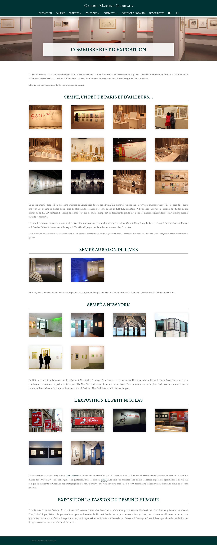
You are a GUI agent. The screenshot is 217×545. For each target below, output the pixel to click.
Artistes (74, 13)
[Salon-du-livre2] (87, 281)
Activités (109, 13)
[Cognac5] (171, 336)
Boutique (91, 13)
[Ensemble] (45, 160)
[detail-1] (171, 431)
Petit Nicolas (73, 475)
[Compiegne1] (45, 368)
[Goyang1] (87, 160)
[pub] (45, 431)
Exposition (45, 13)
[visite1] (129, 193)
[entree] (45, 128)
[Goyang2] (129, 160)
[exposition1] (45, 464)
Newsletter (156, 13)
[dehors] (87, 431)
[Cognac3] (87, 336)
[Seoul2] (87, 193)
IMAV (104, 479)
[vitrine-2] (171, 193)
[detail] (129, 128)
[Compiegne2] (87, 368)
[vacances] (87, 464)
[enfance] (171, 128)
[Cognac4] (129, 336)
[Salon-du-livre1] (45, 281)
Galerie (60, 13)
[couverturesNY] (87, 128)
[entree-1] (129, 431)
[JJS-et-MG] (171, 160)
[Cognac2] (45, 336)
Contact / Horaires (134, 13)
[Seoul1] (45, 193)
